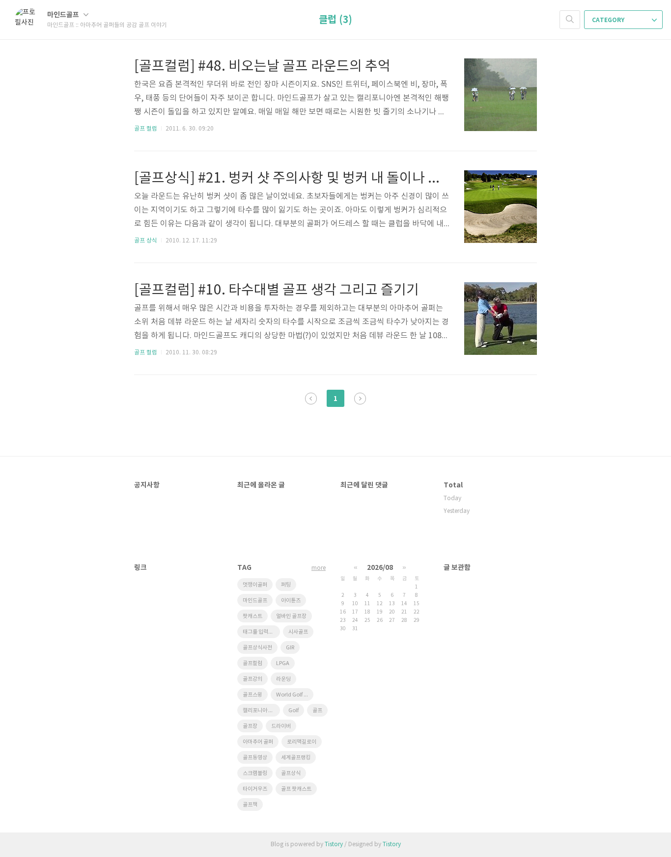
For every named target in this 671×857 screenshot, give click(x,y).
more (318, 568)
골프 (317, 710)
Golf (293, 710)
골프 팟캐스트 (296, 789)
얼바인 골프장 (291, 616)
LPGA (282, 663)
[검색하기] (570, 19)
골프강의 (252, 679)
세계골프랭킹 (295, 757)
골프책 (250, 805)
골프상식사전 (257, 647)
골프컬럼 (252, 663)
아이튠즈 (291, 600)
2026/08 (380, 567)
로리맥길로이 (301, 742)
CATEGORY (609, 20)
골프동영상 (255, 757)
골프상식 (291, 773)
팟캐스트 (252, 616)
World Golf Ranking (294, 695)
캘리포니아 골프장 (261, 710)
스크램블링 (255, 773)
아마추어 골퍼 (258, 742)
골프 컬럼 (145, 129)
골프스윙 (252, 695)
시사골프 (298, 632)
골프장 (250, 726)
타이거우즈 (255, 789)
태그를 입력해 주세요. (261, 632)
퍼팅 (286, 585)
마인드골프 (64, 15)
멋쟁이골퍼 (255, 585)
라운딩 (283, 679)
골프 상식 (145, 241)
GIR (290, 647)
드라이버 (281, 726)
